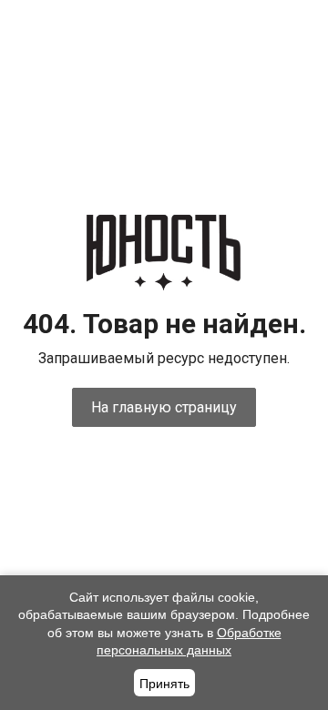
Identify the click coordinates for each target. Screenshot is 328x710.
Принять (164, 683)
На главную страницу (164, 407)
